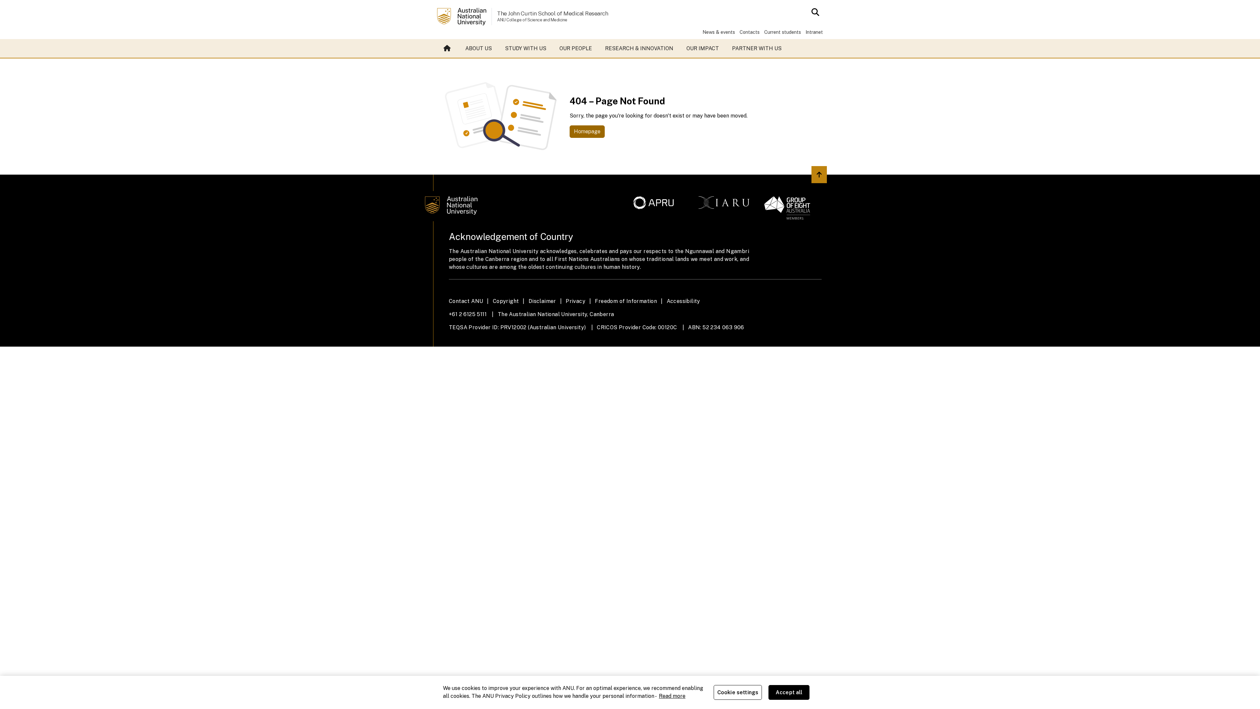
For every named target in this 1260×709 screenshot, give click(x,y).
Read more (672, 696)
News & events (719, 32)
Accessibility (683, 301)
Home (448, 48)
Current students (782, 32)
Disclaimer (542, 301)
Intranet (814, 32)
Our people (575, 48)
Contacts (750, 32)
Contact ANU (466, 301)
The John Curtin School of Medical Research (552, 13)
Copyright (506, 301)
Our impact (702, 48)
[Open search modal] (813, 12)
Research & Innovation (639, 48)
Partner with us (757, 48)
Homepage (587, 131)
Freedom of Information (626, 301)
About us (478, 48)
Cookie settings (737, 692)
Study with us (525, 48)
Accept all (789, 692)
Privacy (575, 301)
